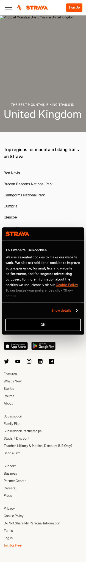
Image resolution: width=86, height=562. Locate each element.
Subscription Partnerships (23, 431)
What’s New (13, 381)
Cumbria (10, 206)
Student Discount (16, 438)
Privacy (9, 508)
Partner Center (15, 481)
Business (10, 473)
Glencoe (10, 217)
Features (10, 374)
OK (43, 324)
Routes (9, 396)
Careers (9, 488)
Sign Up (74, 7)
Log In (8, 538)
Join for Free (13, 545)
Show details (61, 310)
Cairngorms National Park (24, 195)
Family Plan (12, 423)
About (8, 403)
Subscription (13, 416)
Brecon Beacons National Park (28, 184)
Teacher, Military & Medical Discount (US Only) (38, 446)
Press (8, 495)
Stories (9, 388)
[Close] (8, 7)
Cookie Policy (14, 516)
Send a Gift (12, 453)
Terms (8, 530)
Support (10, 466)
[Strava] (32, 7)
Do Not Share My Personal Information (32, 523)
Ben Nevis (12, 173)
